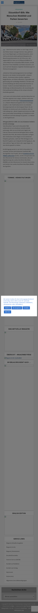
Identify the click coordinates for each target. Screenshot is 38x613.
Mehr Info (7, 312)
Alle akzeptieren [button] (17, 308)
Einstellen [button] (26, 308)
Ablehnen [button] (7, 308)
